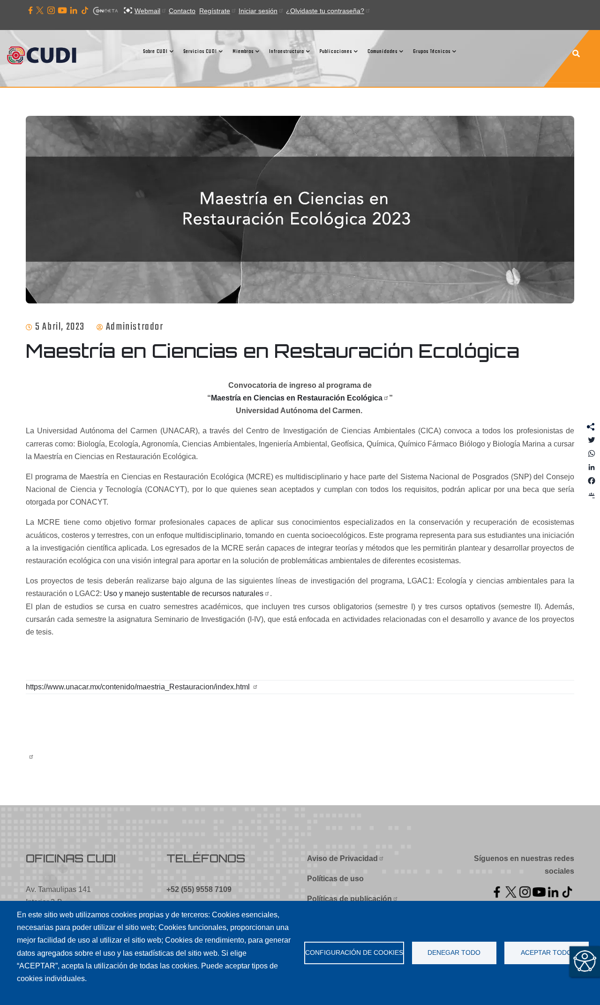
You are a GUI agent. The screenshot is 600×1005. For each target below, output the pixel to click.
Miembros (243, 51)
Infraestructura (286, 51)
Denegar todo (454, 952)
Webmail (147, 11)
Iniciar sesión (258, 11)
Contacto (182, 11)
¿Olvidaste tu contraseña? (325, 11)
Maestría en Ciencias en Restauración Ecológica (296, 398)
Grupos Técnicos (431, 51)
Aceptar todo (546, 952)
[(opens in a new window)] (30, 11)
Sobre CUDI (155, 51)
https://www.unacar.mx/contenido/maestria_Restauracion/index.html (139, 687)
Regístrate (214, 11)
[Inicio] (44, 56)
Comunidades (383, 51)
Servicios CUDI (200, 51)
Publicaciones (336, 51)
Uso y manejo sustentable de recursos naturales (183, 593)
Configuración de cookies (354, 952)
